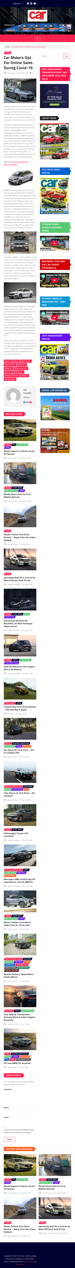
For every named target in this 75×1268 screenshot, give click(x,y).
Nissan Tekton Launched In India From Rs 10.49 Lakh (17, 923)
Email (6, 1117)
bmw (17, 361)
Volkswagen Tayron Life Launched (16, 834)
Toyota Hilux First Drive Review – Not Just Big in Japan (20, 708)
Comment (8, 1089)
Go (66, 56)
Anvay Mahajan (12, 800)
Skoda (26, 375)
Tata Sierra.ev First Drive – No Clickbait (19, 794)
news (8, 372)
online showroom (12, 375)
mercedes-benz (22, 368)
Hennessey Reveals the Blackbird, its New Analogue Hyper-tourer (18, 623)
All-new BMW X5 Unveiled (17, 1063)
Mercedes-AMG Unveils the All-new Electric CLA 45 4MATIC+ (20, 880)
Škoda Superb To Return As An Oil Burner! (19, 452)
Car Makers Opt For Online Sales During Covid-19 (29, 47)
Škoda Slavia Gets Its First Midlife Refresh (17, 495)
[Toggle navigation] (37, 38)
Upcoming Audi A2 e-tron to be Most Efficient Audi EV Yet (19, 578)
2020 (8, 361)
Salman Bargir (12, 757)
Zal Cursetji (11, 73)
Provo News (29, 1262)
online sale (19, 372)
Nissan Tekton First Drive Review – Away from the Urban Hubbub (20, 537)
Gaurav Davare (12, 458)
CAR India (27, 361)
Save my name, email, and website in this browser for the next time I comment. (19, 1131)
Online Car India (12, 1024)
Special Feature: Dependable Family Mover (18, 975)
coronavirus (11, 365)
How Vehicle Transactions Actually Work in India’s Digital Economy (19, 1017)
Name (6, 1108)
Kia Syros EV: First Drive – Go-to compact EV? (19, 751)
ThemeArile (20, 1264)
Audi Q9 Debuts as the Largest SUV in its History (19, 667)
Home (7, 47)
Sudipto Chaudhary (13, 584)
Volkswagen (11, 379)
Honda (9, 368)
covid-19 (22, 365)
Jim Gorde (10, 714)
